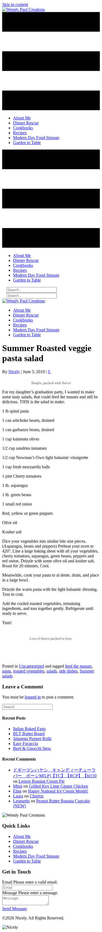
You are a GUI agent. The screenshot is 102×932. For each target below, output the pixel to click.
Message (9, 892)
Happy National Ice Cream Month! (58, 791)
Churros (37, 796)
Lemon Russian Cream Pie (41, 781)
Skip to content (15, 4)
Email (7, 882)
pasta (6, 671)
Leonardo (21, 801)
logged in (33, 697)
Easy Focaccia (25, 743)
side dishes (68, 671)
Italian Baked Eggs (29, 728)
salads (52, 671)
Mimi (17, 786)
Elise (17, 791)
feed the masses (78, 666)
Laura (18, 796)
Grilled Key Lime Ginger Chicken (58, 786)
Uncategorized (31, 666)
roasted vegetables (28, 671)
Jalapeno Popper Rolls (32, 738)
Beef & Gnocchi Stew (32, 748)
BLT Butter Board (29, 733)
